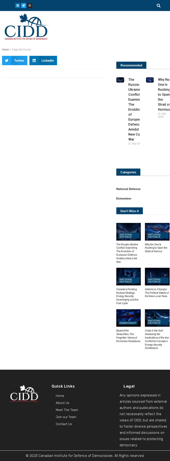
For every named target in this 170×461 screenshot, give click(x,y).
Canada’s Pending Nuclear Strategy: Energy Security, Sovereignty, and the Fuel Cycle (127, 296)
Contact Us (64, 424)
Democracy (128, 322)
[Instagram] (29, 5)
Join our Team (66, 417)
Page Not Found (21, 49)
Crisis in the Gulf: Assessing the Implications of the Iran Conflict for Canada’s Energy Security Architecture (157, 339)
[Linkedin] (17, 5)
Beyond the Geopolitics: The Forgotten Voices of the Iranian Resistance (128, 335)
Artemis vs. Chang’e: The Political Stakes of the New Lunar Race (157, 292)
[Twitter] (23, 5)
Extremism (123, 198)
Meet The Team (67, 410)
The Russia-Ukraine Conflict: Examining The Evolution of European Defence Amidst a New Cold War (136, 109)
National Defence (128, 189)
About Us (62, 403)
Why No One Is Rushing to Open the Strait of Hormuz (156, 247)
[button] (158, 5)
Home (5, 49)
